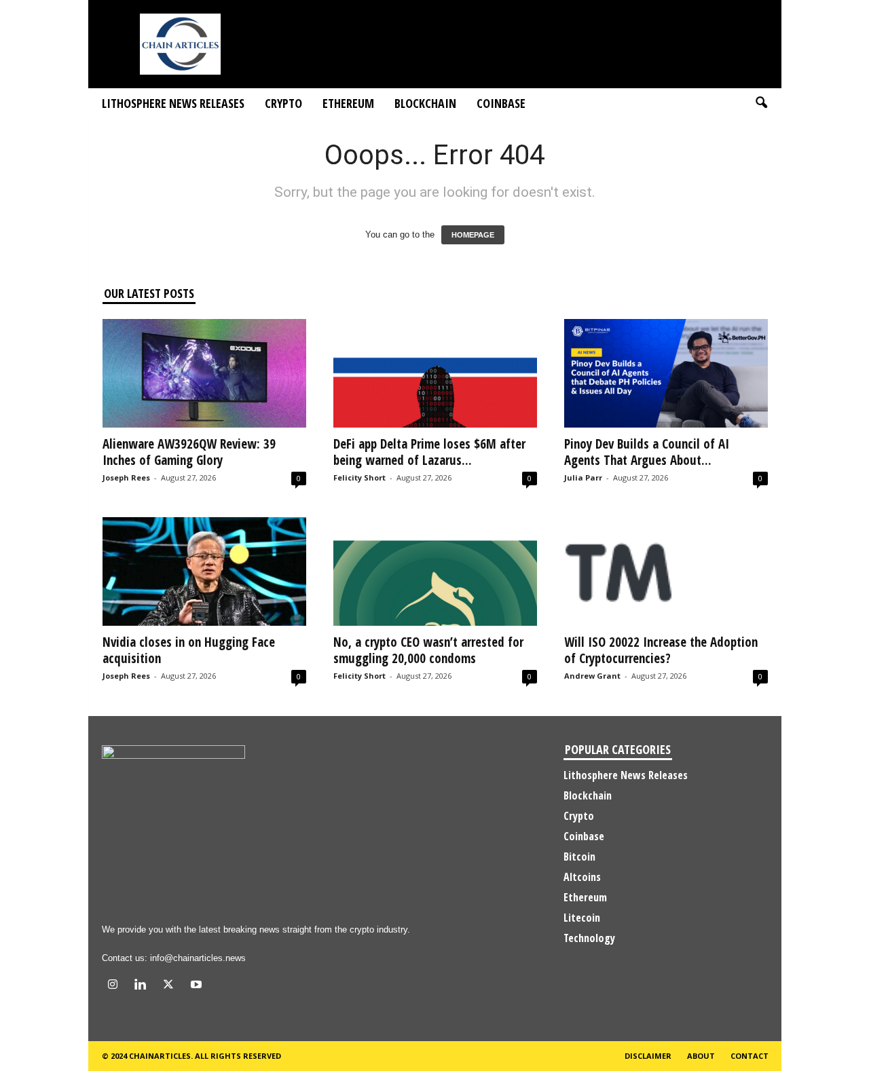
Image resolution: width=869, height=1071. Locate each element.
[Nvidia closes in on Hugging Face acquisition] (204, 571)
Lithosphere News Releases (173, 103)
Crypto (283, 103)
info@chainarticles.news (198, 958)
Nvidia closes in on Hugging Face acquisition (189, 650)
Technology (589, 938)
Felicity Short (359, 477)
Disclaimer (648, 1056)
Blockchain (425, 103)
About (701, 1056)
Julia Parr (583, 477)
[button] (761, 103)
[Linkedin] (144, 986)
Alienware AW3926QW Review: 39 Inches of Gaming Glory (189, 452)
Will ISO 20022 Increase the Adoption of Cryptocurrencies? (661, 650)
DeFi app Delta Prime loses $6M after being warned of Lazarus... (429, 452)
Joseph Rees (126, 477)
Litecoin (581, 917)
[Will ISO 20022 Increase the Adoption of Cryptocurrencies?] (666, 571)
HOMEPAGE (472, 235)
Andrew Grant (592, 676)
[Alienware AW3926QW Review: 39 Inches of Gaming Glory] (204, 373)
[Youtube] (197, 986)
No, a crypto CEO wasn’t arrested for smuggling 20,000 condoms (428, 650)
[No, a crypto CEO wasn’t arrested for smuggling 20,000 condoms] (435, 571)
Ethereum (348, 103)
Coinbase (501, 103)
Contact (750, 1056)
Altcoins (582, 876)
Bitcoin (579, 856)
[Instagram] (116, 986)
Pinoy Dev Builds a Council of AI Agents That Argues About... (646, 452)
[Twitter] (171, 986)
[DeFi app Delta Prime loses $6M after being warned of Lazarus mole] (435, 373)
